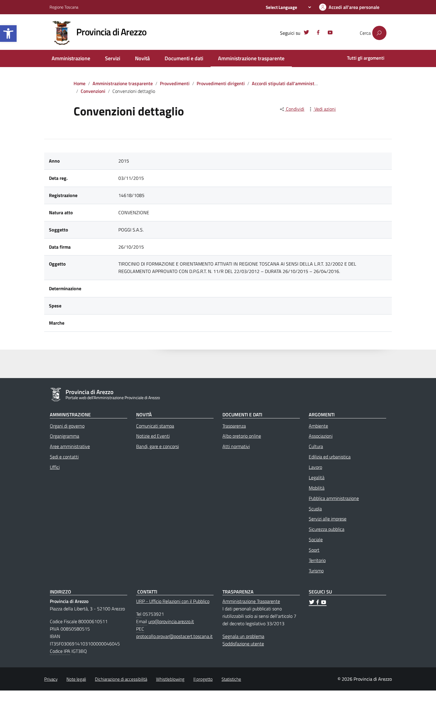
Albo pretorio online (241, 435)
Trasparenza (234, 425)
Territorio (317, 560)
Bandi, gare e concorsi (157, 446)
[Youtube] (330, 33)
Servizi (112, 58)
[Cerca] (379, 33)
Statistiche (231, 679)
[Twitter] (306, 33)
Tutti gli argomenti (365, 57)
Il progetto (203, 679)
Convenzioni (93, 91)
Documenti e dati (184, 58)
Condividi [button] (294, 108)
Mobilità (316, 487)
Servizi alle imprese (327, 518)
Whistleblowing (170, 679)
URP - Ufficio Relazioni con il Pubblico (172, 601)
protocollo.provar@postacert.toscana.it (174, 636)
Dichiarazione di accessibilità (121, 679)
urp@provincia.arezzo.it (171, 621)
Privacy (51, 679)
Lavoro (315, 467)
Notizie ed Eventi (153, 435)
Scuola (315, 508)
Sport (314, 549)
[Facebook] (318, 33)
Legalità (316, 477)
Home (79, 83)
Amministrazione (71, 58)
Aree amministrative (70, 446)
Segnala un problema (243, 636)
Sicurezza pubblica (326, 529)
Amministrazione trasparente (251, 58)
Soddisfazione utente (243, 643)
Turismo (316, 570)
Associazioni (320, 435)
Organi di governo (67, 425)
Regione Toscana (64, 7)
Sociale (316, 539)
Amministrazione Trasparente (251, 601)
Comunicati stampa (155, 425)
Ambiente (318, 425)
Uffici (55, 467)
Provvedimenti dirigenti (221, 83)
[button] (8, 33)
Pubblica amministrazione (334, 498)
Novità (142, 58)
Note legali (76, 679)
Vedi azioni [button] (324, 108)
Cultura (316, 446)
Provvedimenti (175, 83)
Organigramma (64, 435)
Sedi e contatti (64, 456)
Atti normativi (236, 446)
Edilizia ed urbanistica (330, 456)
